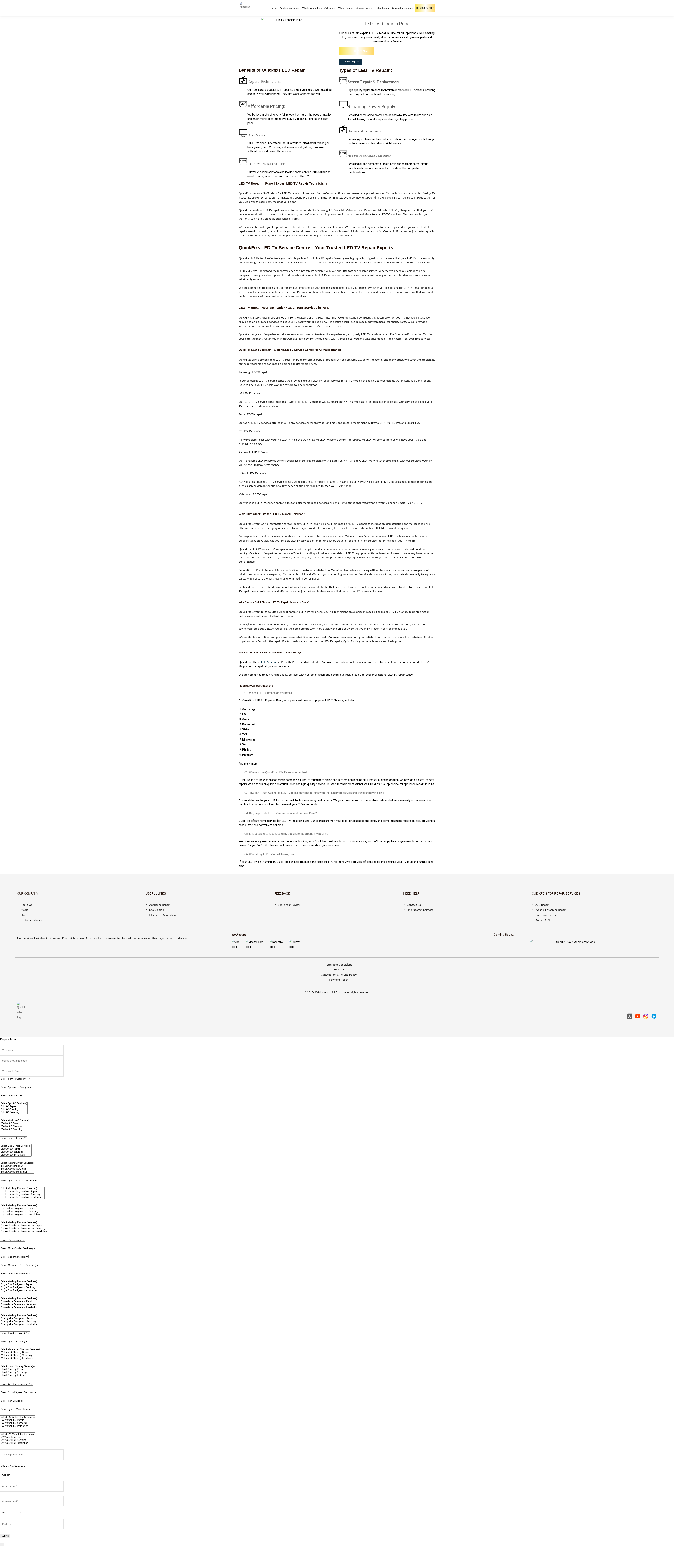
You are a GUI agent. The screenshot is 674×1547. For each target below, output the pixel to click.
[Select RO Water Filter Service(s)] (17, 1417)
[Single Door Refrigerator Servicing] (18, 1287)
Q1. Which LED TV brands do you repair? (268, 693)
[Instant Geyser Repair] (17, 1165)
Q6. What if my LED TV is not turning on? (269, 854)
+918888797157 (425, 7)
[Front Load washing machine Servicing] (22, 1194)
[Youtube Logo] (638, 1016)
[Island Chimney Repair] (17, 1369)
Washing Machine (312, 7)
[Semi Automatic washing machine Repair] (25, 1225)
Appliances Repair (290, 7)
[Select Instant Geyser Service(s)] (17, 1162)
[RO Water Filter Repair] (17, 1420)
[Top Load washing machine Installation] (21, 1214)
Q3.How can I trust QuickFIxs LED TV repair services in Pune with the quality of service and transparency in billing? (314, 793)
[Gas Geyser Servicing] (15, 1151)
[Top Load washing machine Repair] (21, 1208)
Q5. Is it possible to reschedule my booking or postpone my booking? (286, 833)
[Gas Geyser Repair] (15, 1148)
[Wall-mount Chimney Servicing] (20, 1355)
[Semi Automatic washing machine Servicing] (25, 1228)
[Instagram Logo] (646, 1016)
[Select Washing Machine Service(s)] (22, 1188)
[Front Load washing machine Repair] (22, 1191)
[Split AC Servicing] (13, 1112)
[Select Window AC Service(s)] (15, 1120)
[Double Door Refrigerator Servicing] (19, 1304)
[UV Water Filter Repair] (17, 1437)
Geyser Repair (364, 7)
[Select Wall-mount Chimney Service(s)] (20, 1349)
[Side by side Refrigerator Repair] (19, 1318)
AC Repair (330, 7)
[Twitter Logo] (630, 1016)
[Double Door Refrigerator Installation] (19, 1307)
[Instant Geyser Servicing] (17, 1168)
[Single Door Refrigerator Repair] (18, 1284)
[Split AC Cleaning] (13, 1109)
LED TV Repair (268, 662)
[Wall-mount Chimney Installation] (20, 1358)
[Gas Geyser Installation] (15, 1154)
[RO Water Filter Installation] (17, 1426)
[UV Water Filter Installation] (17, 1443)
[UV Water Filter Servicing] (17, 1440)
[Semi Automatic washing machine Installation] (25, 1231)
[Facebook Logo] (654, 1016)
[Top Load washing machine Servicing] (21, 1211)
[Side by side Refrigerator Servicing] (19, 1321)
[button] (350, 62)
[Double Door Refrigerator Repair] (19, 1301)
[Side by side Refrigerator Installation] (19, 1324)
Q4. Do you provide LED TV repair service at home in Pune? (280, 813)
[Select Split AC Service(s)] (13, 1103)
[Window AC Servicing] (15, 1129)
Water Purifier (345, 7)
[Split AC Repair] (13, 1106)
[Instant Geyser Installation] (17, 1171)
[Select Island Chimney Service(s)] (17, 1366)
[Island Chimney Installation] (17, 1375)
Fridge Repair (382, 7)
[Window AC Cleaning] (15, 1126)
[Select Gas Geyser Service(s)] (15, 1145)
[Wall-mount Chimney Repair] (20, 1352)
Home (273, 7)
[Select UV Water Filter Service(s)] (17, 1434)
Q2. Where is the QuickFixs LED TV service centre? (275, 772)
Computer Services (402, 7)
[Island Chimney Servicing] (17, 1372)
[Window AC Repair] (15, 1123)
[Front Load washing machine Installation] (22, 1197)
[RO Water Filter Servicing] (17, 1423)
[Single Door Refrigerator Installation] (18, 1290)
